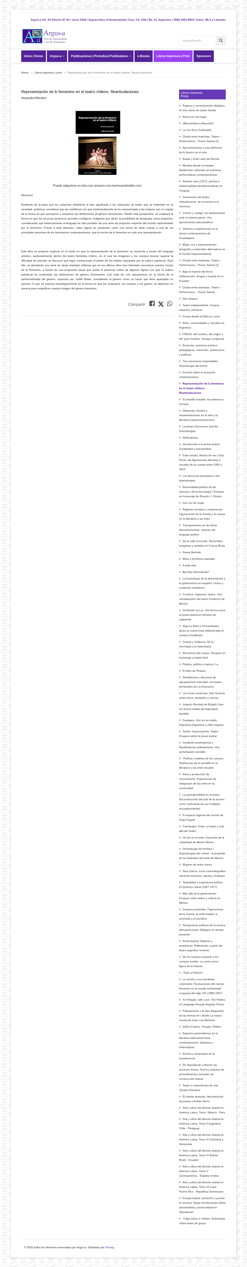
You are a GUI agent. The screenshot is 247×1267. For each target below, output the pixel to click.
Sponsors (203, 56)
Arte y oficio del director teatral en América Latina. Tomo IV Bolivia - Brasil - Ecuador (201, 1155)
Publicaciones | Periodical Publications (100, 56)
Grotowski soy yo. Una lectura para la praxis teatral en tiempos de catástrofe (202, 615)
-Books (143, 56)
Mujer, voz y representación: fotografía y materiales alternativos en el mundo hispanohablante (202, 249)
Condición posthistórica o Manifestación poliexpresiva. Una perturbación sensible (199, 747)
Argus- (56, 56)
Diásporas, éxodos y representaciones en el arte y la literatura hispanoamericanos (198, 415)
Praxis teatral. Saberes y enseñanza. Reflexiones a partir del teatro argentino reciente (200, 945)
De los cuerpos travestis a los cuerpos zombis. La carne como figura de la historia (198, 961)
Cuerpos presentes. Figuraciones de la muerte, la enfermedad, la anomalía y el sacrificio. (201, 914)
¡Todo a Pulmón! (193, 972)
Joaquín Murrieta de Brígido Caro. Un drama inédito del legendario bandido (201, 709)
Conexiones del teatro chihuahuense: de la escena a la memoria (199, 202)
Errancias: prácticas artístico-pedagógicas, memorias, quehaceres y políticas (201, 350)
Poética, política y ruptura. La (200, 664)
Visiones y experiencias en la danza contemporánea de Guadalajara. (198, 233)
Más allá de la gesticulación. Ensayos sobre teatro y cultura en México (199, 898)
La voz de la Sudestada (197, 129)
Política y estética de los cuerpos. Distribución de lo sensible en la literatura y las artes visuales (201, 763)
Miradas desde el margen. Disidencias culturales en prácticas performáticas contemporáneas (200, 170)
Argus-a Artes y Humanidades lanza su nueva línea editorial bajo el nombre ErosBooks (201, 630)
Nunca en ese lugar (194, 116)
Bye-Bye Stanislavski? (196, 571)
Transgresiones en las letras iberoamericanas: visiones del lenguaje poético (198, 530)
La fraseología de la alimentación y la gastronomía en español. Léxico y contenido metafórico (202, 583)
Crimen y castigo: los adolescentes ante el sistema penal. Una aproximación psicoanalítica (202, 217)
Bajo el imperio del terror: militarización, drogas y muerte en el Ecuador (201, 276)
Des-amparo (190, 298)
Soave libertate (192, 552)
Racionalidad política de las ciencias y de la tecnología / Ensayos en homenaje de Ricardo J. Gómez (201, 491)
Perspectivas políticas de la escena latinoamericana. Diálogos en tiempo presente (202, 930)
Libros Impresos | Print (173, 56)
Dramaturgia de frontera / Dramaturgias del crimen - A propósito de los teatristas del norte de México (202, 853)
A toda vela (189, 565)
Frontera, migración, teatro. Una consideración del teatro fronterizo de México (202, 599)
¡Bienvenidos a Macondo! (198, 123)
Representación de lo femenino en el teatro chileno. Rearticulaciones (201, 388)
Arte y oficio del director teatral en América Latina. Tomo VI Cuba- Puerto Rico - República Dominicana (201, 1187)
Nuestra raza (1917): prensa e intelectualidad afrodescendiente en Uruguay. (200, 186)
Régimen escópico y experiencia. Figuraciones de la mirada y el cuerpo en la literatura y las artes (202, 514)
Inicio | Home (33, 56)
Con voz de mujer (193, 502)
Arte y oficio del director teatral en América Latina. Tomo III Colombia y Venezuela (201, 1139)
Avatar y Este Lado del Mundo (201, 158)
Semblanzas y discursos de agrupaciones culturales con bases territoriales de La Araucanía (200, 682)
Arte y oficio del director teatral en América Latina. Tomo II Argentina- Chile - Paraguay (201, 1123)
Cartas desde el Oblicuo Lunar (201, 316)
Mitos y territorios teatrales (199, 558)
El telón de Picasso (194, 670)
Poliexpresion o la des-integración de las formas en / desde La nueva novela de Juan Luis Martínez (201, 1015)
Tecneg (109, 1247)
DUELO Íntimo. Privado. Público (202, 1026)
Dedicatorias (190, 437)
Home (25, 72)
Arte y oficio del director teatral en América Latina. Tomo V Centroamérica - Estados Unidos (201, 1171)
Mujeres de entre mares (197, 864)
